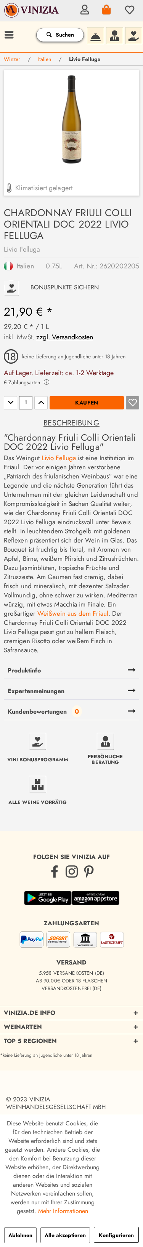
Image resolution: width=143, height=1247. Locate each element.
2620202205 (119, 266)
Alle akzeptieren (65, 1235)
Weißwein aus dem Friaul (72, 613)
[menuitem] (84, 9)
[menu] (8, 34)
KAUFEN (86, 402)
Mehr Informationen (63, 1211)
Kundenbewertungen (37, 711)
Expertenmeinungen (36, 691)
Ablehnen (20, 1235)
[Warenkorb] (106, 9)
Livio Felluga (22, 249)
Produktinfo (24, 670)
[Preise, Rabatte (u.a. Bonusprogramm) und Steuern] (133, 34)
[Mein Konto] (84, 9)
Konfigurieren (116, 1235)
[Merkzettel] (129, 9)
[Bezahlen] (71, 941)
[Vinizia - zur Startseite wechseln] (32, 16)
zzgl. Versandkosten (64, 337)
